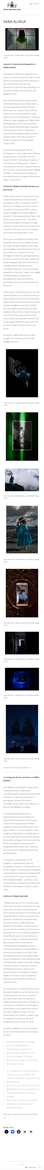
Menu (36, 3)
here (31, 767)
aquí (5, 1117)
